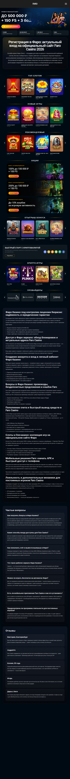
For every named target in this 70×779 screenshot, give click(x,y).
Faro (35, 4)
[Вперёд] (65, 86)
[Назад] (4, 86)
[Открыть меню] (66, 4)
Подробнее (10, 255)
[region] (35, 89)
